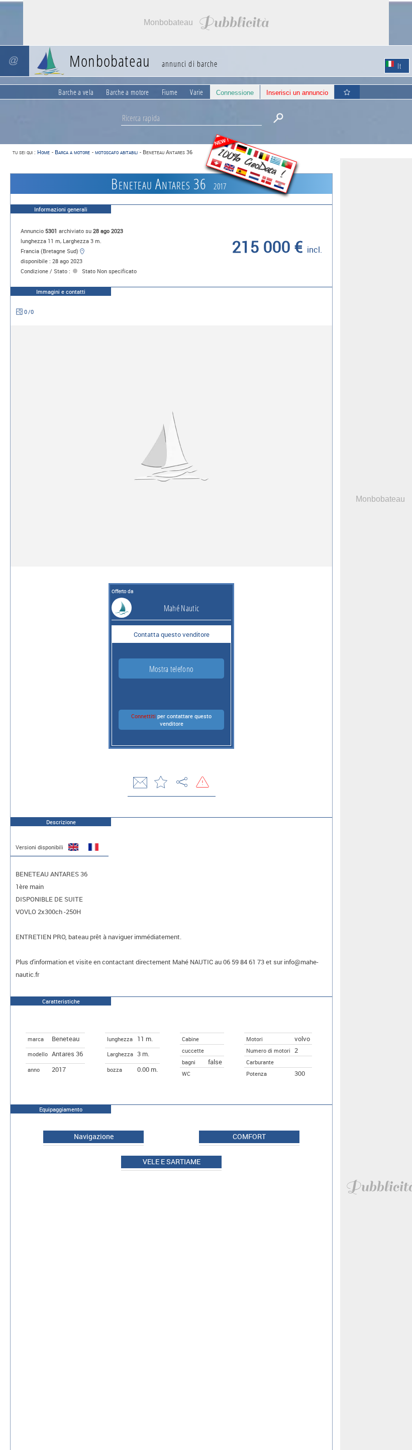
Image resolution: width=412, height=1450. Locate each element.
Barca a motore (72, 152)
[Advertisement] (206, 22)
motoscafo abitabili (116, 152)
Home (43, 152)
